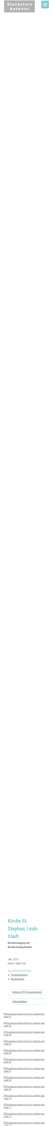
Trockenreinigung (19, 974)
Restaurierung (17, 978)
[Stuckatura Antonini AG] (19, 6)
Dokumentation (19, 1001)
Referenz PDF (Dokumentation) (27, 992)
